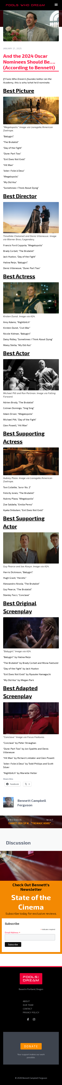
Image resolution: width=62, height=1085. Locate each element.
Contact (27, 1008)
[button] (56, 4)
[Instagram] (34, 1019)
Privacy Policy (31, 1012)
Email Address (12, 932)
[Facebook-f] (28, 1019)
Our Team (28, 1005)
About (26, 1001)
